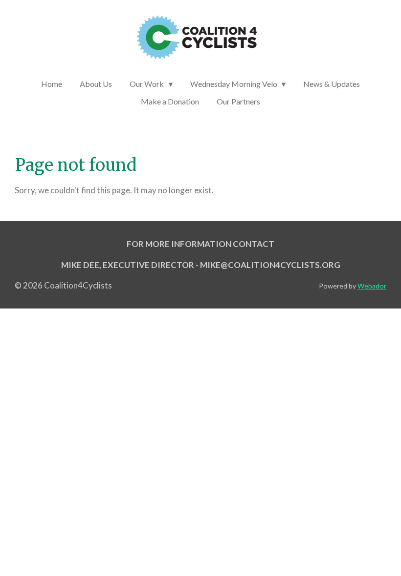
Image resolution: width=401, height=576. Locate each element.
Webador (371, 286)
